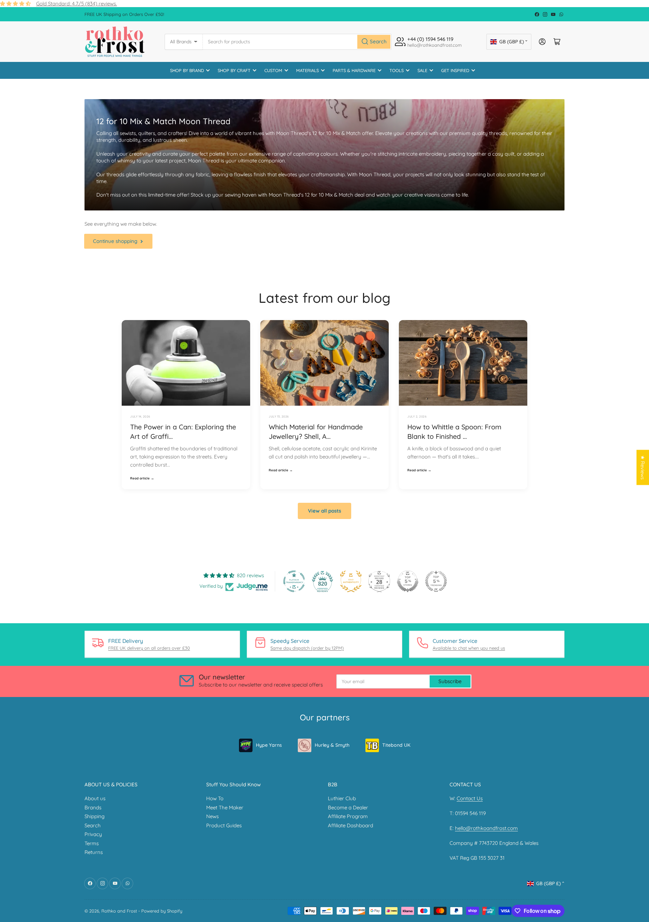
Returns (94, 852)
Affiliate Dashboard (350, 825)
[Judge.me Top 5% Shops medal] (407, 581)
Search (93, 825)
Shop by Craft (234, 70)
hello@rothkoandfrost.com (486, 828)
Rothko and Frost (119, 911)
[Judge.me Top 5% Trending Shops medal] (436, 581)
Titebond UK (396, 745)
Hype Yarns (269, 745)
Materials (307, 70)
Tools (396, 70)
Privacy (93, 834)
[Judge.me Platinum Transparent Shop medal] (294, 581)
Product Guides (224, 825)
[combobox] (297, 42)
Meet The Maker (224, 807)
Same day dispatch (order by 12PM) (307, 648)
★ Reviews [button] (643, 467)
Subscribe (450, 681)
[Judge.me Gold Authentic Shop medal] (351, 581)
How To (214, 798)
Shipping (94, 816)
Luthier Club (342, 798)
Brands (93, 807)
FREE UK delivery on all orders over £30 (149, 648)
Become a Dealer (348, 807)
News (212, 816)
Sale (422, 70)
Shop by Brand (187, 70)
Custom (273, 70)
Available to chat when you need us (469, 648)
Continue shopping (115, 241)
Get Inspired (455, 70)
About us (95, 798)
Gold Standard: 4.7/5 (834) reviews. (76, 3)
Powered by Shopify (161, 911)
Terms (92, 843)
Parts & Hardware (354, 70)
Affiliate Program (348, 816)
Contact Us (470, 798)
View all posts (324, 511)
